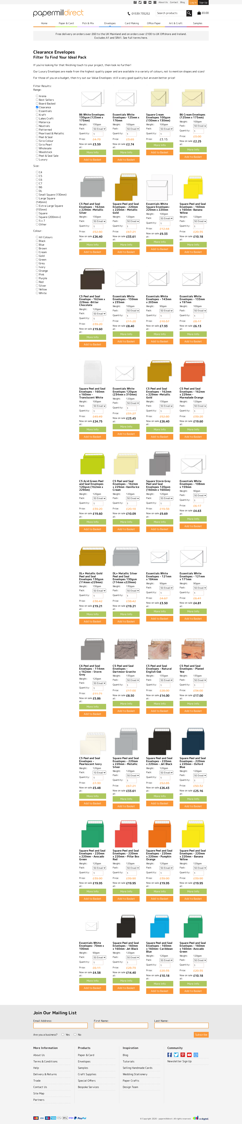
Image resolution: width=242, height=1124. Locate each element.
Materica (44, 122)
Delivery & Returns (45, 1074)
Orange (43, 271)
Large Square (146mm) (45, 200)
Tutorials (128, 1061)
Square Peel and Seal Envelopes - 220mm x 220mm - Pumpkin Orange (159, 855)
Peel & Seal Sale (48, 156)
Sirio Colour (46, 141)
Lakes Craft (46, 118)
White (43, 293)
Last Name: (161, 1021)
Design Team (130, 1087)
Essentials (45, 111)
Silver (42, 286)
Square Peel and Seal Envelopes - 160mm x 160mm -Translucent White (92, 393)
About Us (39, 1055)
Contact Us (40, 1087)
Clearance (45, 107)
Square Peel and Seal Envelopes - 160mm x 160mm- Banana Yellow (193, 208)
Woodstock (45, 152)
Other (43, 224)
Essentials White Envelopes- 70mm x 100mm (91, 946)
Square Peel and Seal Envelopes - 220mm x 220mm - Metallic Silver (126, 762)
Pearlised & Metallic (51, 133)
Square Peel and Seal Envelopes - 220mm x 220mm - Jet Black (159, 761)
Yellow (43, 289)
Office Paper (154, 23)
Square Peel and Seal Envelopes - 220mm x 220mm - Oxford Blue (193, 762)
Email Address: (42, 1021)
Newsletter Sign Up (179, 1061)
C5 (40, 176)
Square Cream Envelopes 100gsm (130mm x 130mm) (158, 117)
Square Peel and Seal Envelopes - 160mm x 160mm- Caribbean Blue (159, 947)
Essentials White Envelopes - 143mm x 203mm (158, 299)
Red (41, 282)
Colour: (37, 231)
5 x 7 (42, 221)
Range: (37, 90)
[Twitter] (177, 1055)
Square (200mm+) (50, 217)
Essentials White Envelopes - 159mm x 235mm (125, 299)
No (79, 1035)
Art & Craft (175, 23)
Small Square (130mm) (52, 194)
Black (42, 241)
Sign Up (203, 2)
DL (40, 191)
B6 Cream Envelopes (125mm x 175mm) (192, 116)
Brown (43, 248)
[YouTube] (190, 1055)
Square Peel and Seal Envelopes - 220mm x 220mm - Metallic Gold (126, 208)
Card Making (132, 23)
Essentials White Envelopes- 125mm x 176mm (126, 117)
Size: (36, 166)
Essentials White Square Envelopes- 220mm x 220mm (158, 207)
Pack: (82, 128)
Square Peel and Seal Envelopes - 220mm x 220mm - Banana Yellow (193, 855)
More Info (93, 152)
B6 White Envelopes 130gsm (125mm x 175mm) (92, 117)
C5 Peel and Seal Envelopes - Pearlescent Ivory (90, 761)
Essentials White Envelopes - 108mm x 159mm (192, 484)
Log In (193, 2)
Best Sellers (46, 100)
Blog (125, 1055)
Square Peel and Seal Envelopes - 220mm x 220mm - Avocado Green (92, 855)
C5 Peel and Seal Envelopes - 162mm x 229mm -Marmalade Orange (192, 393)
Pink (41, 274)
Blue (41, 245)
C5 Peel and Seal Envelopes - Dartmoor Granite (124, 669)
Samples (197, 23)
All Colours (45, 237)
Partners (38, 1100)
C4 (40, 172)
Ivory (42, 267)
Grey (42, 263)
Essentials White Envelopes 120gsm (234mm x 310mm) (125, 391)
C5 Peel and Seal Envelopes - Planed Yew (192, 669)
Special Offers (86, 1080)
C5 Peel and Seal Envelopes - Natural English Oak (159, 669)
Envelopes (110, 23)
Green (42, 259)
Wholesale (45, 148)
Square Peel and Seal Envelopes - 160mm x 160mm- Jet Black (126, 946)
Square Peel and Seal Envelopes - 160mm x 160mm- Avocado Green (193, 947)
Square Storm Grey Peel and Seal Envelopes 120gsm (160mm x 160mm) (158, 485)
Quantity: (84, 133)
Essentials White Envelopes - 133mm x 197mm (192, 299)
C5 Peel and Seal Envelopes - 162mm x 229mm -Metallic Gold (158, 393)
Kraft (42, 115)
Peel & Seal (46, 137)
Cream (43, 252)
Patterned (45, 130)
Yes (68, 1035)
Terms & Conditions (45, 1061)
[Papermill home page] (58, 14)
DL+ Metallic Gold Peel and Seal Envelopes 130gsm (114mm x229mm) (91, 577)
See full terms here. (135, 38)
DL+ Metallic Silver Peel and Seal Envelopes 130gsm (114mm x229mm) (125, 577)
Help (36, 1068)
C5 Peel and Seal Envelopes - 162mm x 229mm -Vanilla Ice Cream (126, 485)
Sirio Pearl (45, 144)
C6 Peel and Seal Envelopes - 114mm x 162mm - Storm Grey (91, 670)
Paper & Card (66, 23)
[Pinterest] (183, 1055)
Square (43, 213)
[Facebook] (170, 1055)
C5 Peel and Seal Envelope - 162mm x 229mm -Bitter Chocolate (92, 300)
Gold (42, 256)
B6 (40, 187)
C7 (40, 183)
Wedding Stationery (135, 1074)
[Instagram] (196, 1055)
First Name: (101, 1021)
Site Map (38, 1093)
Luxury (43, 159)
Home (44, 23)
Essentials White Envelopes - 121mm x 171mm (192, 576)
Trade (37, 1080)
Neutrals (44, 126)
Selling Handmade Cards (137, 1068)
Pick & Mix (88, 23)
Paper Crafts (131, 1080)
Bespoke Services (88, 1087)
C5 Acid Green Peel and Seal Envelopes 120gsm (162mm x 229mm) (91, 485)
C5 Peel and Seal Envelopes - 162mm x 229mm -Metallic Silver (91, 208)
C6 (40, 180)
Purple (43, 278)
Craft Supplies (87, 1074)
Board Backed (47, 103)
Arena (42, 96)
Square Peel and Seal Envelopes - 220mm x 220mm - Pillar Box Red (126, 855)
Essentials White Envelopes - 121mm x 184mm (158, 576)
